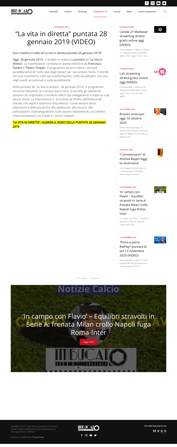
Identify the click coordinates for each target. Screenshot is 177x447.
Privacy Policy (38, 437)
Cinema (68, 11)
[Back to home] (22, 11)
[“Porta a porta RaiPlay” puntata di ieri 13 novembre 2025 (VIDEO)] (160, 239)
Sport (129, 11)
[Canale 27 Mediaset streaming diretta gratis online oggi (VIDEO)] (160, 29)
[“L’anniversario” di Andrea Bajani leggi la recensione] (160, 152)
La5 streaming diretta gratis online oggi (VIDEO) (134, 77)
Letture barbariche (147, 11)
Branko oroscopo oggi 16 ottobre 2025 (132, 118)
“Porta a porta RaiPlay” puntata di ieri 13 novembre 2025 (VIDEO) (133, 248)
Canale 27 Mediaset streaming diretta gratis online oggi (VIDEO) (134, 38)
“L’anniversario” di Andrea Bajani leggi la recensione (133, 158)
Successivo (95, 278)
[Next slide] (159, 328)
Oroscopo (82, 11)
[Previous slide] (17, 328)
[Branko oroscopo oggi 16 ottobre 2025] (160, 111)
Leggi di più (88, 342)
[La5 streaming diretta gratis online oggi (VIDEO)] (160, 71)
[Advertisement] (88, 400)
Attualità (53, 11)
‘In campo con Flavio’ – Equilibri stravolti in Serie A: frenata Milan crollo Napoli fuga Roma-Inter (134, 203)
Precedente (82, 278)
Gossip (117, 11)
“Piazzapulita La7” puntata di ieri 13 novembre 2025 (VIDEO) (90, 367)
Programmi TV (100, 11)
